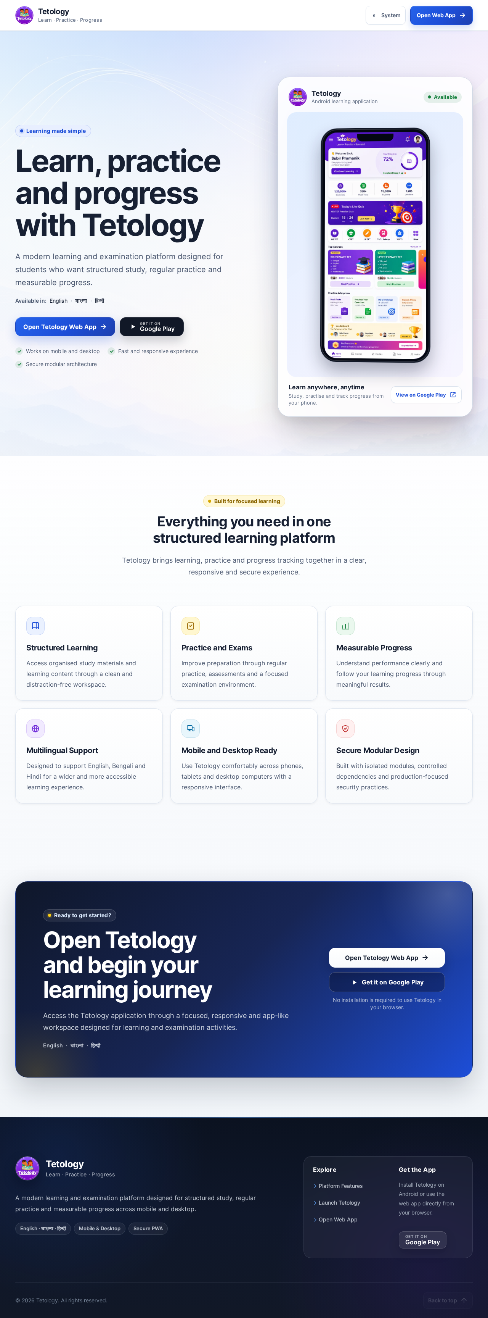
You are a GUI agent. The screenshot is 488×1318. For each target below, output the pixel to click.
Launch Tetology (339, 1202)
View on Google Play (421, 395)
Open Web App (338, 1219)
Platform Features (341, 1185)
